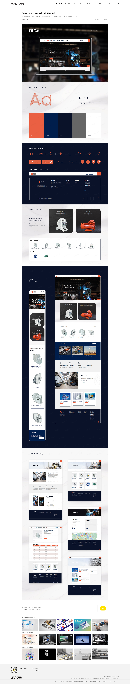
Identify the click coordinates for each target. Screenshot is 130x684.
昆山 (98, 678)
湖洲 (112, 678)
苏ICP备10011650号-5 (84, 681)
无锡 (84, 678)
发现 (98, 4)
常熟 (100, 678)
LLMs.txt (107, 681)
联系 (108, 4)
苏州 (79, 678)
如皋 (105, 678)
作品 (23, 19)
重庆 (116, 678)
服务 (77, 4)
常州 (86, 678)
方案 (68, 4)
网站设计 (26, 19)
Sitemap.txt (116, 681)
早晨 (88, 4)
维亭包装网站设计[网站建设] (33, 609)
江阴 (94, 678)
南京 (109, 678)
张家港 (91, 678)
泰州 (88, 678)
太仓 (96, 678)
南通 (82, 678)
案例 (59, 4)
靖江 (103, 678)
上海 (77, 678)
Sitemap (111, 681)
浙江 (107, 678)
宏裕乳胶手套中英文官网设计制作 (34, 607)
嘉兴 (114, 678)
